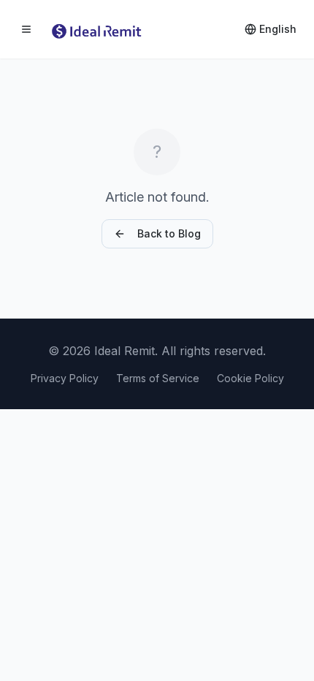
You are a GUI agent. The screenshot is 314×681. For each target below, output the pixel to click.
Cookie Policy (250, 378)
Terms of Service (157, 378)
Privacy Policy (65, 378)
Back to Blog (169, 233)
